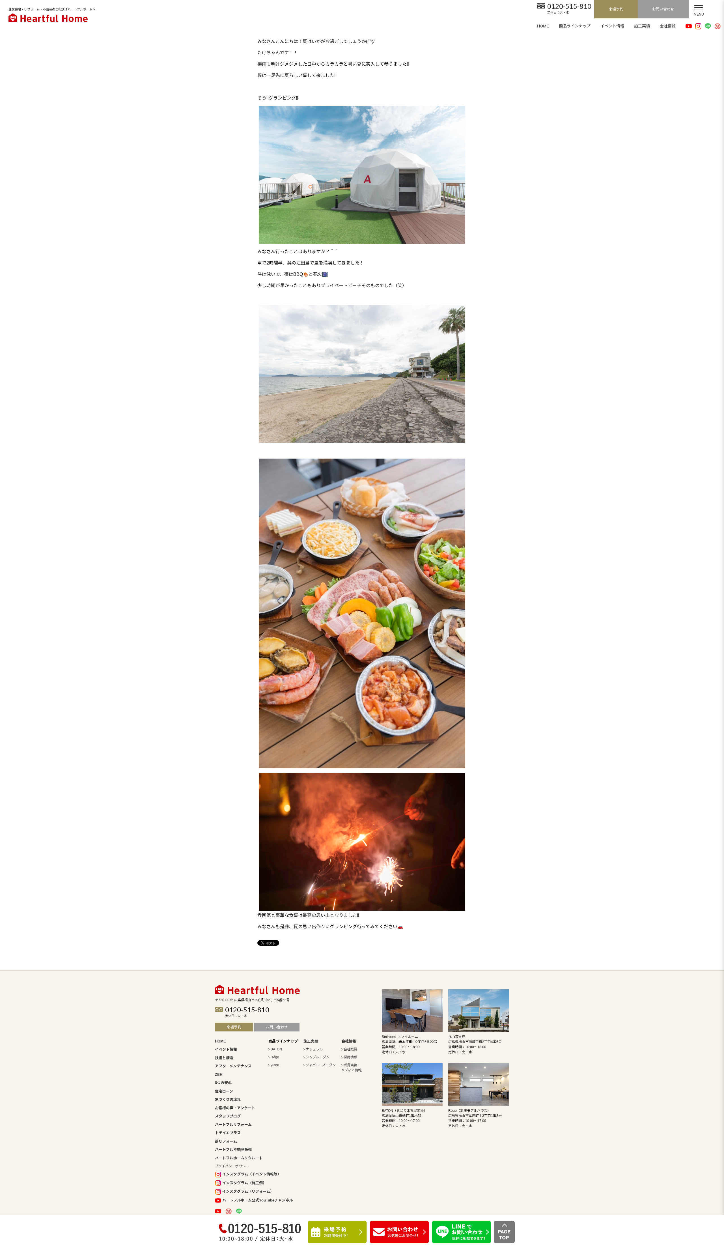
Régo (275, 1057)
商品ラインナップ (575, 26)
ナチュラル (314, 1049)
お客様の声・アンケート (235, 1108)
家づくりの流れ (228, 1099)
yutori (275, 1065)
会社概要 (350, 1049)
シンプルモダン (317, 1057)
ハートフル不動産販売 (233, 1149)
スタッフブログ (228, 1116)
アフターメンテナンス (233, 1066)
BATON (276, 1049)
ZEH (218, 1074)
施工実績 (642, 26)
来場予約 (616, 9)
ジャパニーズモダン (321, 1065)
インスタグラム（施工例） (244, 1183)
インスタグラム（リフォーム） (248, 1191)
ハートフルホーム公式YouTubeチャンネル (257, 1200)
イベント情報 (612, 26)
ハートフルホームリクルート (239, 1158)
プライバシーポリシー (232, 1166)
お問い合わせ (663, 9)
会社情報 (668, 26)
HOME (543, 26)
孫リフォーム (226, 1141)
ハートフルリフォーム (233, 1125)
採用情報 (350, 1057)
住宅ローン (224, 1091)
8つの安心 (223, 1083)
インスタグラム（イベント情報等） (251, 1174)
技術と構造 (224, 1058)
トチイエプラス (228, 1133)
